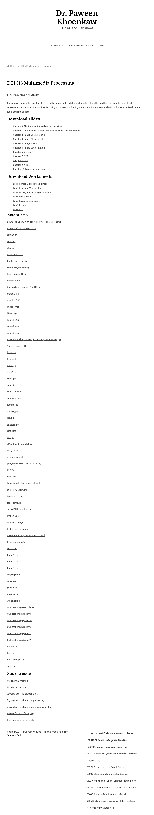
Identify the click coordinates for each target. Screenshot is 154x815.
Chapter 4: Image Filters (25, 143)
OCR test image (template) (20, 607)
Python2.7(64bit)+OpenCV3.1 (21, 228)
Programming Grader (81, 46)
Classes (55, 46)
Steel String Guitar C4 (18, 659)
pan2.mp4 (12, 587)
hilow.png (12, 313)
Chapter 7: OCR (20, 156)
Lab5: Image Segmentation (26, 201)
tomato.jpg (12, 404)
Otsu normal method (17, 681)
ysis (43, 169)
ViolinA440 (12, 646)
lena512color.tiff (15, 254)
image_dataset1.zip (16, 274)
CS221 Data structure (126, 787)
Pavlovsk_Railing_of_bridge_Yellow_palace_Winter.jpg (34, 339)
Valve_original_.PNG (17, 346)
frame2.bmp (13, 561)
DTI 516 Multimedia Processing (102, 801)
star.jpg (10, 248)
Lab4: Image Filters (22, 196)
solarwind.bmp (14, 398)
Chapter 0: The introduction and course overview (37, 126)
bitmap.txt (12, 235)
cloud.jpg (11, 431)
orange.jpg (12, 411)
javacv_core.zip (14, 496)
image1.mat (13, 307)
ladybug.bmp (13, 574)
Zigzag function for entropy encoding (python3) (30, 707)
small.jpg (11, 241)
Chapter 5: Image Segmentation (29, 147)
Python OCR (13, 516)
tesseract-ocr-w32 (16, 542)
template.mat (13, 280)
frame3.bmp (13, 568)
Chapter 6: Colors (22, 152)
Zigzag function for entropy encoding (25, 700)
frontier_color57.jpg (17, 261)
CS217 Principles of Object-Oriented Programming (111, 780)
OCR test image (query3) (19, 627)
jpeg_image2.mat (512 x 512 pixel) (24, 463)
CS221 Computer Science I (99, 787)
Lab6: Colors (19, 205)
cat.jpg (10, 437)
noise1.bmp (13, 320)
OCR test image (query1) (19, 614)
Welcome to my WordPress (100, 807)
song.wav (12, 666)
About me (122, 747)
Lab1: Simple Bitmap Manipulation (30, 183)
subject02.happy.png (17, 489)
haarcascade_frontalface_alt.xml (23, 483)
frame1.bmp (13, 555)
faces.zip (11, 476)
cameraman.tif (14, 391)
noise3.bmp (13, 333)
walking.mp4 (13, 600)
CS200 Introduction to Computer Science (107, 774)
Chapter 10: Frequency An (26, 169)
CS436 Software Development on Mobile (106, 794)
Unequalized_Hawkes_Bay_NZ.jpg (24, 287)
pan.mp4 (11, 581)
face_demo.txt (14, 503)
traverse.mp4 (13, 594)
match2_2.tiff (13, 300)
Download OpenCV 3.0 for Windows (25, 221)
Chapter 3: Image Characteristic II (30, 139)
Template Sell (14, 735)
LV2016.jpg (12, 470)
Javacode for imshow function (22, 694)
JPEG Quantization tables (19, 444)
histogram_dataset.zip (18, 267)
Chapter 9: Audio (21, 165)
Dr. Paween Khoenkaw (77, 17)
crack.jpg (11, 378)
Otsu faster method (16, 687)
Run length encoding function (21, 720)
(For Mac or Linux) (53, 221)
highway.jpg (13, 424)
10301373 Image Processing (100, 747)
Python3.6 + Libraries (17, 529)
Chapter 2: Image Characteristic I (29, 135)
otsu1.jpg (11, 365)
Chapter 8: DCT (20, 160)
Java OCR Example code (19, 509)
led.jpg (10, 418)
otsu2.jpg (11, 372)
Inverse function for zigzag (20, 713)
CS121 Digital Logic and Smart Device (105, 767)
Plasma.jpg (12, 359)
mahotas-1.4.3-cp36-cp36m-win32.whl (26, 535)
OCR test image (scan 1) (19, 633)
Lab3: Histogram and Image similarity (32, 192)
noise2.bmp (13, 326)
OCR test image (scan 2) (19, 640)
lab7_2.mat (12, 450)
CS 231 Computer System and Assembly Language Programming (111, 757)
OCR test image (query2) (19, 620)
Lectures (131, 801)
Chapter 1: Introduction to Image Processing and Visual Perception (46, 130)
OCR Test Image (15, 522)
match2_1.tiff (13, 293)
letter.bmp (12, 352)
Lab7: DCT (18, 209)
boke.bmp (12, 548)
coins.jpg (11, 385)
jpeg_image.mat (15, 457)
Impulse (11, 653)
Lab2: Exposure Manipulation (27, 188)
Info (101, 46)
